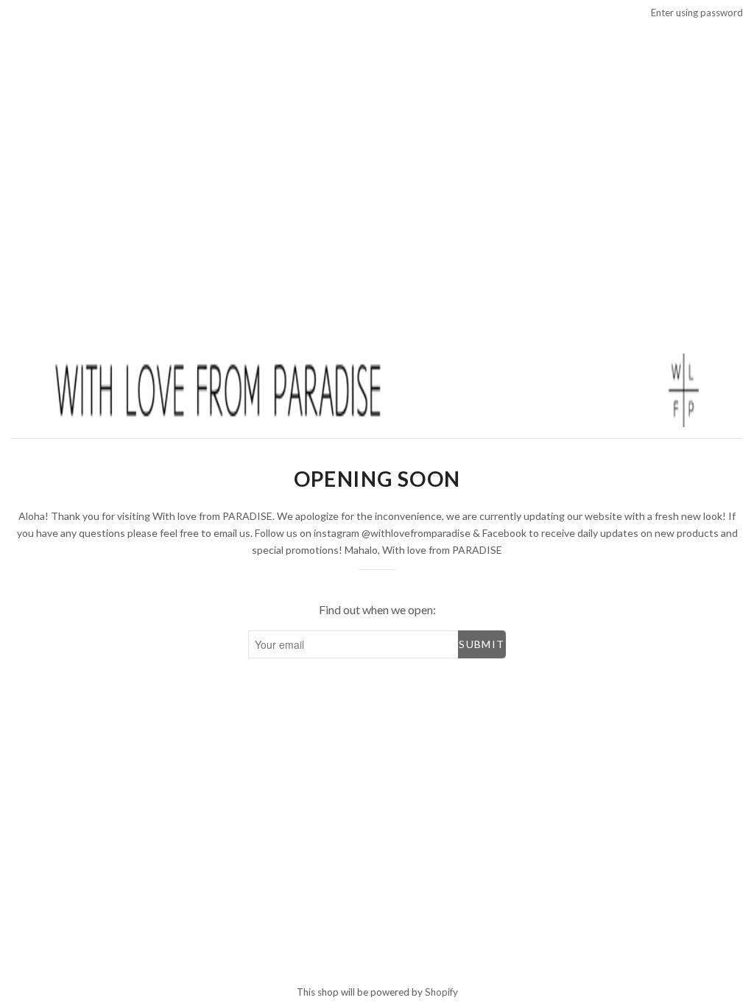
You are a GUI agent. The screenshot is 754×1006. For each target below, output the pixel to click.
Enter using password (697, 12)
